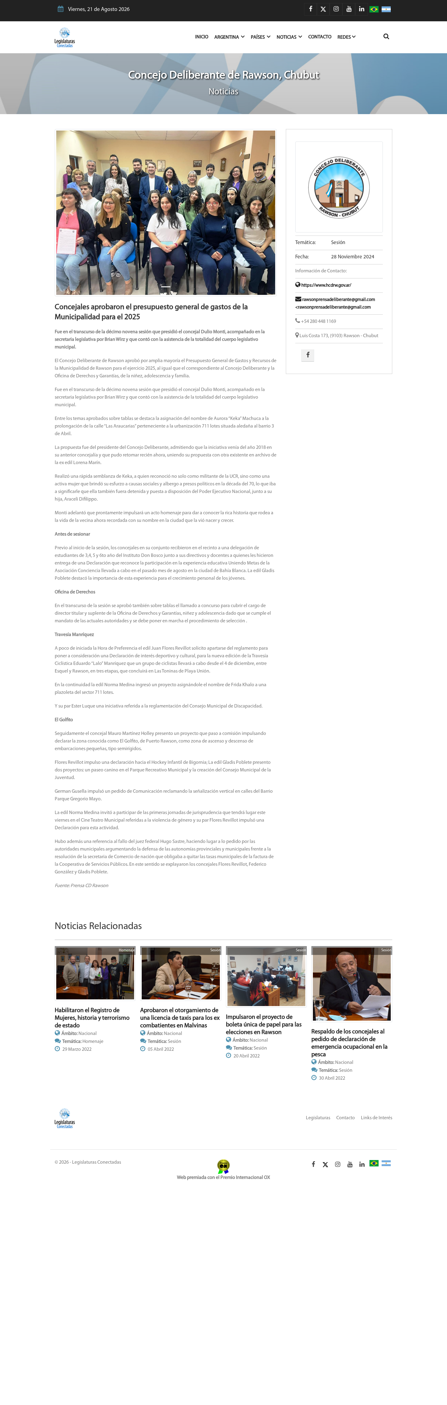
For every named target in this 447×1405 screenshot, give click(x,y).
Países (258, 37)
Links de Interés (376, 1118)
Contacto (319, 37)
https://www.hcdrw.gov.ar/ (325, 285)
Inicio (204, 37)
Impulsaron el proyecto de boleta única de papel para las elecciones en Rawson (264, 1025)
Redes (344, 37)
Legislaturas (318, 1118)
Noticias (287, 37)
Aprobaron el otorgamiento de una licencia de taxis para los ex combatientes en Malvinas (180, 1018)
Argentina (227, 37)
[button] (71, 212)
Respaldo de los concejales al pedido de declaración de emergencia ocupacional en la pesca (349, 1043)
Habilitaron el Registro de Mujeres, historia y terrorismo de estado (92, 1018)
